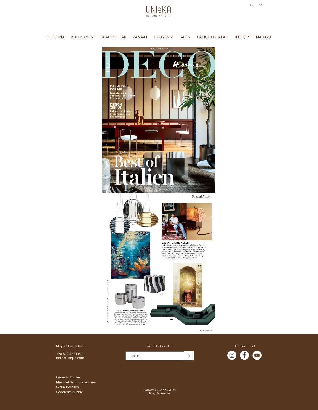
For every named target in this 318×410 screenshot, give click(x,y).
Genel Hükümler (68, 377)
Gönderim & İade (69, 392)
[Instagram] (231, 355)
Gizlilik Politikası (67, 387)
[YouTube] (257, 355)
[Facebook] (244, 355)
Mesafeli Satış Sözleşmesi (76, 382)
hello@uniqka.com (70, 358)
